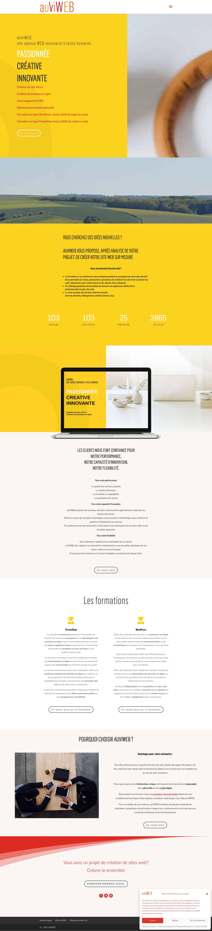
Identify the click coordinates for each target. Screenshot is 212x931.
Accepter (152, 920)
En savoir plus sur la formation (71, 709)
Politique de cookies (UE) (78, 920)
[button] (207, 894)
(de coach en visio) (52, 114)
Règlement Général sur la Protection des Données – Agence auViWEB (182, 926)
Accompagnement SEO (30, 100)
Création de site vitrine (30, 87)
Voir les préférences (197, 920)
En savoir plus (29, 133)
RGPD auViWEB (60, 920)
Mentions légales (46, 920)
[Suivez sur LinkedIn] (106, 896)
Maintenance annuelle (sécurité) (35, 107)
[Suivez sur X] (101, 896)
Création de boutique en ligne (34, 94)
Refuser (175, 920)
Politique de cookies (149, 926)
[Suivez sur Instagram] (111, 896)
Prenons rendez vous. (106, 883)
